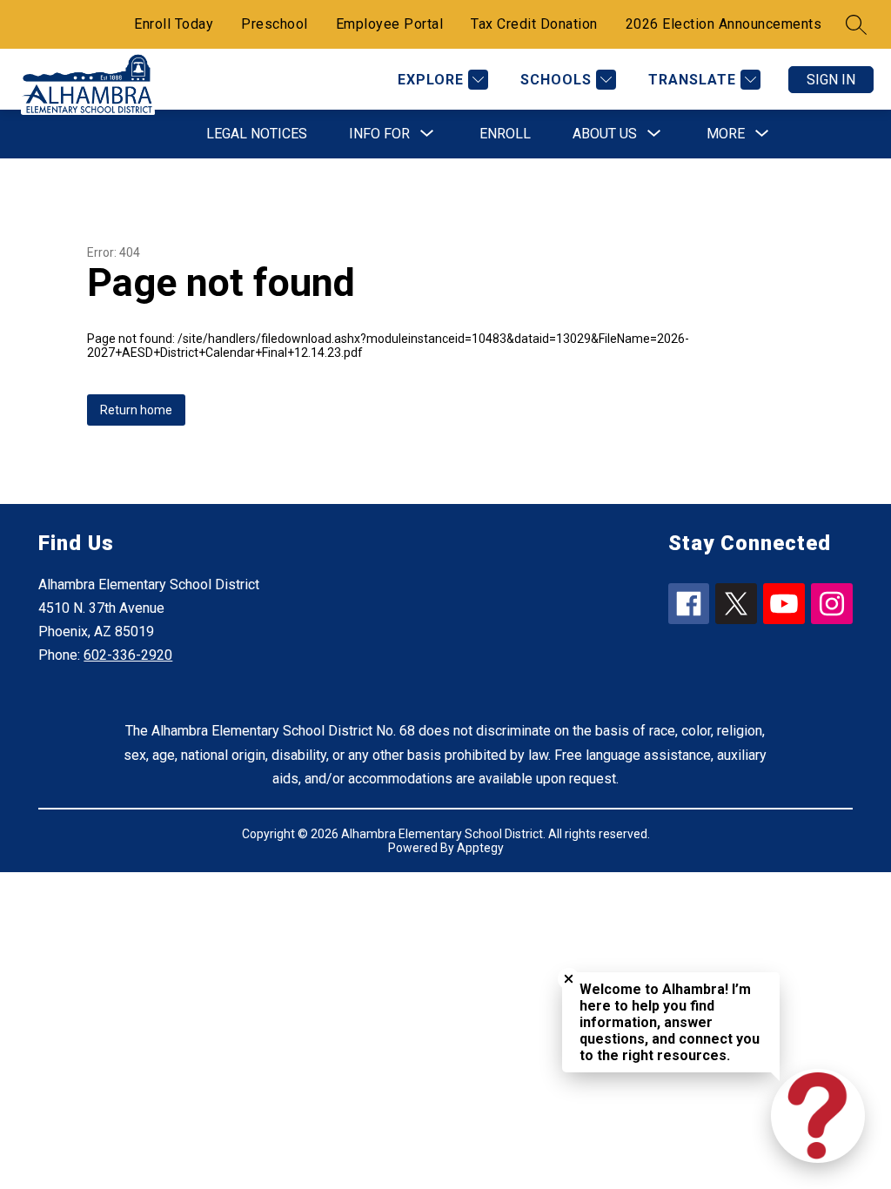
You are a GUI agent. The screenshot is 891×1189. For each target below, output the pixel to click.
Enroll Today (173, 24)
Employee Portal (390, 24)
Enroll (505, 133)
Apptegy (480, 848)
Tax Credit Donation (534, 24)
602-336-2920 (128, 655)
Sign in (831, 79)
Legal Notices (256, 133)
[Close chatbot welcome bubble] (568, 979)
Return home (136, 410)
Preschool (274, 24)
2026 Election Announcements (724, 24)
